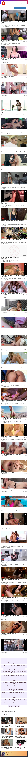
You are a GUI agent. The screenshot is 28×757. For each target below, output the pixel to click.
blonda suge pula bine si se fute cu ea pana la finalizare (14, 663)
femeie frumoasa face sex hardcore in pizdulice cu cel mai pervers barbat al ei (14, 693)
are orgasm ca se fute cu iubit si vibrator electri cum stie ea (14, 666)
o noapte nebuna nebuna (14, 706)
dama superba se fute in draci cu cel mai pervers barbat (14, 679)
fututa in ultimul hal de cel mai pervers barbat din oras (14, 686)
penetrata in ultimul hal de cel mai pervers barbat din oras (14, 690)
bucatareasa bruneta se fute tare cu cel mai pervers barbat (14, 683)
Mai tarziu (8, 7)
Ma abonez (20, 7)
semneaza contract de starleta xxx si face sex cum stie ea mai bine (14, 672)
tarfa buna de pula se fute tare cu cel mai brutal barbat (14, 703)
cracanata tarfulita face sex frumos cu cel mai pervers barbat (14, 697)
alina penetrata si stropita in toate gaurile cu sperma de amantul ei (14, 659)
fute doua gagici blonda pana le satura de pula (14, 669)
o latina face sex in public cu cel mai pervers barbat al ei (14, 700)
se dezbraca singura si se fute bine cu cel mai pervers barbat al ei (14, 676)
